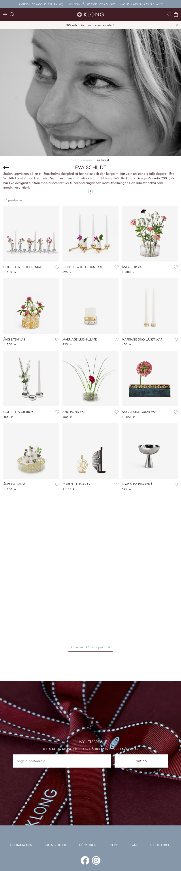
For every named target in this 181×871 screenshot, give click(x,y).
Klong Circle (160, 845)
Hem (73, 159)
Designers (86, 159)
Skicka (141, 761)
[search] (12, 14)
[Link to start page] (90, 14)
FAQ (134, 845)
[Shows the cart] (176, 14)
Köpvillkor (87, 845)
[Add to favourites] (57, 267)
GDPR (114, 845)
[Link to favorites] (169, 14)
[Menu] (5, 14)
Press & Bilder (55, 845)
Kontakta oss (21, 845)
